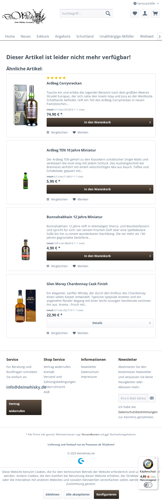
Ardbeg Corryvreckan (64, 83)
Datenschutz (90, 372)
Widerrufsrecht (54, 387)
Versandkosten (90, 434)
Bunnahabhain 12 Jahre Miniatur (75, 217)
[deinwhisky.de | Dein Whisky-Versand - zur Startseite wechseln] (24, 19)
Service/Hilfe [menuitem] (146, 3)
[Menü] (155, 459)
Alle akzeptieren (78, 494)
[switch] (148, 484)
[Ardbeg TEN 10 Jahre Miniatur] (25, 172)
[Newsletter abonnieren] (151, 398)
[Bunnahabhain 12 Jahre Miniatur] (25, 239)
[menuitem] (86, 13)
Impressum (89, 377)
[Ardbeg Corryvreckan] (25, 105)
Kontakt (49, 372)
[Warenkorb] (155, 13)
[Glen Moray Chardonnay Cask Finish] (25, 306)
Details (97, 323)
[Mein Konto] (145, 13)
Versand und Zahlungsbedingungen (60, 379)
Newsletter (88, 367)
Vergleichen (59, 132)
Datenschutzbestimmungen (138, 412)
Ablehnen (52, 494)
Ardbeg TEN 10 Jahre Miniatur (71, 150)
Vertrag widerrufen (17, 407)
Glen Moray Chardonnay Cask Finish (77, 284)
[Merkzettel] (134, 13)
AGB (47, 392)
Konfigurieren (106, 494)
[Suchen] (108, 13)
